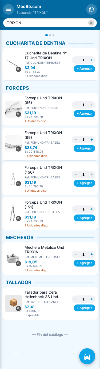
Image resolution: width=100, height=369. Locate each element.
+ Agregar (84, 69)
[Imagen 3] (53, 35)
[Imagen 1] (46, 35)
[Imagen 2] (50, 35)
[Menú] (8, 9)
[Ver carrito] (87, 356)
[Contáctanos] (91, 9)
